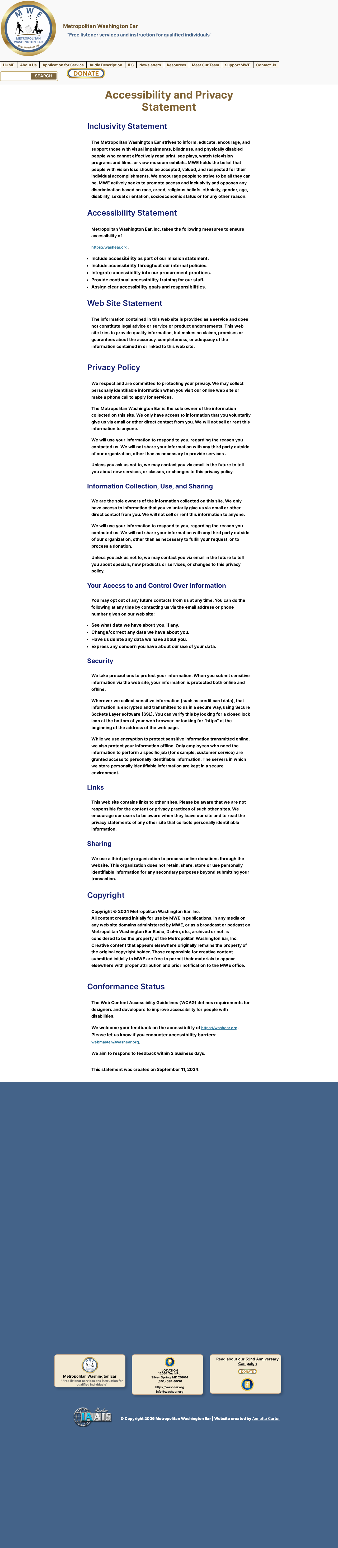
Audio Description (106, 65)
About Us (28, 65)
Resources (176, 65)
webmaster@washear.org (115, 1042)
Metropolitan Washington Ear (100, 26)
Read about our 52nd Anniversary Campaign (247, 1361)
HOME (8, 65)
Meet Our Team (205, 65)
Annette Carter (266, 1418)
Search (43, 75)
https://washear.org (109, 247)
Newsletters (150, 65)
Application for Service (63, 65)
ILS (131, 65)
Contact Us (266, 65)
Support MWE (237, 65)
